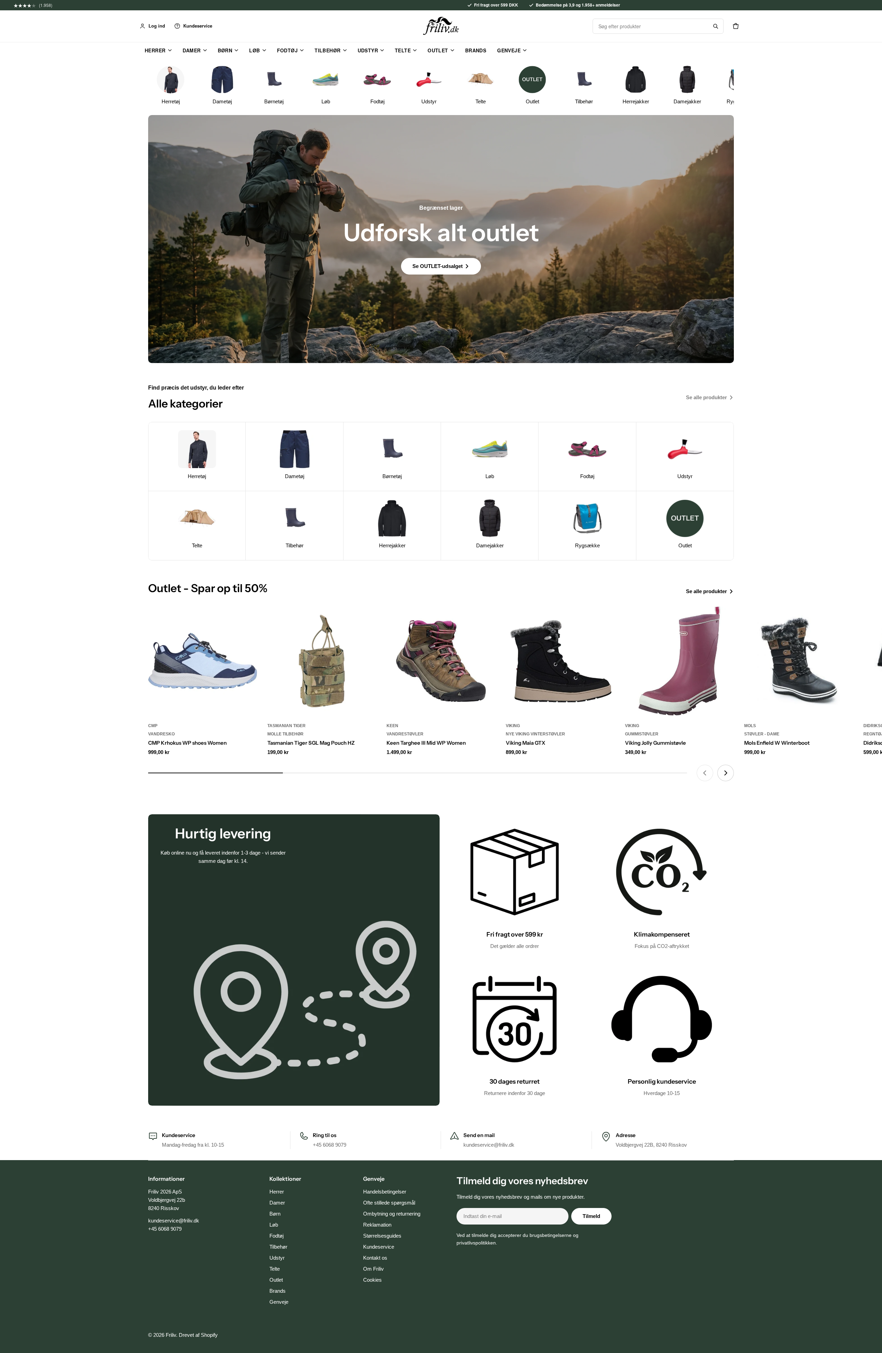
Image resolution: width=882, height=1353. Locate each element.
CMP (152, 725)
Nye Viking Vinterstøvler (535, 734)
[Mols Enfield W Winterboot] (798, 661)
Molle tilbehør (285, 734)
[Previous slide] (705, 773)
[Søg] (715, 26)
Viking (513, 725)
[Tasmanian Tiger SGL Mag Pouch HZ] (321, 661)
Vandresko (161, 734)
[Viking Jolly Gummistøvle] (679, 661)
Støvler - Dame (761, 734)
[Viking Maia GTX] (560, 661)
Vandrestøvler (405, 734)
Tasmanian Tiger (286, 725)
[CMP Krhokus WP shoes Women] (202, 661)
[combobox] (650, 26)
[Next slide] (725, 773)
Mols (750, 725)
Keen (392, 725)
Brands (475, 50)
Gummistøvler (641, 734)
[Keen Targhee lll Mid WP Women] (441, 661)
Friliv (171, 1335)
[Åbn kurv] (735, 26)
